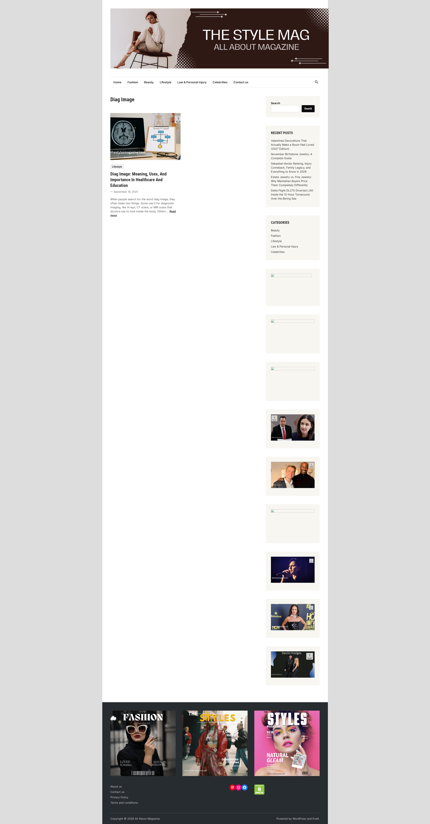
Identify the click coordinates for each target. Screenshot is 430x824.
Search (275, 103)
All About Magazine (147, 818)
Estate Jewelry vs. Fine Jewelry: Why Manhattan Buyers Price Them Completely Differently (291, 181)
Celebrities (220, 82)
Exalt (316, 818)
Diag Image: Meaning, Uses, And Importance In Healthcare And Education (138, 179)
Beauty (149, 82)
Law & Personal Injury (192, 82)
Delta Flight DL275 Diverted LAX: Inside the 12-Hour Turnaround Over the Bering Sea (292, 194)
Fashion (132, 82)
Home (117, 82)
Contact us (240, 82)
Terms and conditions (124, 802)
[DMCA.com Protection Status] (259, 793)
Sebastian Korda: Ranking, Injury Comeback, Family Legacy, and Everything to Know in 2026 (291, 167)
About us (116, 786)
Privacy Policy (119, 797)
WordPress (299, 818)
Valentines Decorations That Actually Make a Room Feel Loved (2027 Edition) (292, 144)
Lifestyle (165, 82)
